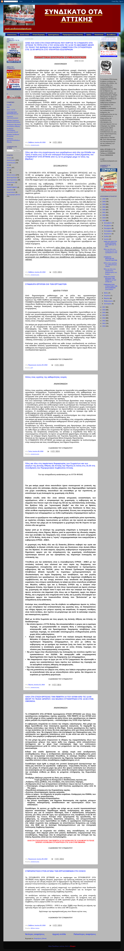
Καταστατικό (99, 34)
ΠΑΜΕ (9, 185)
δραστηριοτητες (12, 180)
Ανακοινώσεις (12, 34)
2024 (104, 204)
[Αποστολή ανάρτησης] (50, 142)
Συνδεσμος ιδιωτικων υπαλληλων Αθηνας (14, 125)
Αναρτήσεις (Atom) (40, 938)
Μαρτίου (107, 298)
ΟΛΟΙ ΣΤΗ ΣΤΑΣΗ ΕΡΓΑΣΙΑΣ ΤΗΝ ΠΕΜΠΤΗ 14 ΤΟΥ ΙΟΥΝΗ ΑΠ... (110, 279)
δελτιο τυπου (35, 928)
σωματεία (10, 189)
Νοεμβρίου (108, 225)
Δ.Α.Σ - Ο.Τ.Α (11, 110)
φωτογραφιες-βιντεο (13, 194)
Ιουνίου (106, 239)
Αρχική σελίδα (59, 934)
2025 (104, 201)
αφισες (9, 167)
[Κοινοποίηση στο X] (57, 142)
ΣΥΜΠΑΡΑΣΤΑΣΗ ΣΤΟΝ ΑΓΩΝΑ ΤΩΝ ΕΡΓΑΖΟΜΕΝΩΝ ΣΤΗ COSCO (55, 871)
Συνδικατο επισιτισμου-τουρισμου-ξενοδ (12, 130)
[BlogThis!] (55, 142)
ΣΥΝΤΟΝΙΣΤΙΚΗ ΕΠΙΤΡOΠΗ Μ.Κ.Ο (12, 113)
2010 (104, 326)
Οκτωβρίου (108, 228)
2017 (104, 307)
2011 (104, 323)
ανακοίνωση (11, 162)
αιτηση (9, 157)
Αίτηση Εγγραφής (39, 34)
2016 (104, 310)
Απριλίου (107, 295)
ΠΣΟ (8, 107)
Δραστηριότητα (12, 177)
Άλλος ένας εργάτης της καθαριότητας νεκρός (46, 377)
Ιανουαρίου (108, 303)
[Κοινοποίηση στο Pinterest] (61, 142)
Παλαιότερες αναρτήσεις (85, 934)
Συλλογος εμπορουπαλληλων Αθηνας (13, 140)
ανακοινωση (35, 145)
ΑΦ (8, 165)
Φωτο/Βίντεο (111, 34)
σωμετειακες (11, 192)
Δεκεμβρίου (108, 223)
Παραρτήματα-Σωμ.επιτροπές (73, 34)
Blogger (72, 946)
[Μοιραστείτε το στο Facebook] (59, 142)
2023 (104, 207)
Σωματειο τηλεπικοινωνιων (12, 117)
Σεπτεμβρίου (108, 231)
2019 (104, 218)
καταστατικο (11, 182)
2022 (104, 209)
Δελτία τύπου (24, 34)
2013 (104, 318)
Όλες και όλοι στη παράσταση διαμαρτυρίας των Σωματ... (110, 271)
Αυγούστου (108, 233)
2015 (104, 312)
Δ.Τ (8, 170)
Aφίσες (88, 34)
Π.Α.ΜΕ (9, 105)
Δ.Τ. (32, 368)
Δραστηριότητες (53, 34)
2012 (104, 320)
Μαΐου (106, 293)
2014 (104, 315)
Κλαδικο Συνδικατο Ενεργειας (13, 135)
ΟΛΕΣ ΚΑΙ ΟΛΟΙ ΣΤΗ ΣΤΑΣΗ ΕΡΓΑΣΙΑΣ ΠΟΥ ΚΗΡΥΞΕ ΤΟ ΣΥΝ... (110, 244)
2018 (104, 220)
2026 (104, 199)
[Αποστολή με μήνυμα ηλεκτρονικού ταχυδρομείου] (54, 142)
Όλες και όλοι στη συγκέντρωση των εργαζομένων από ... (110, 251)
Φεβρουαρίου (108, 301)
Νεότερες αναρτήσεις (34, 934)
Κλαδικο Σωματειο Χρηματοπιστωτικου (13, 121)
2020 (104, 215)
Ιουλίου (106, 236)
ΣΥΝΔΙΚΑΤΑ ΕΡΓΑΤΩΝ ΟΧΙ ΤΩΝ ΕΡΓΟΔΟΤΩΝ (45, 284)
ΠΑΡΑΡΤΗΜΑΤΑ (12, 187)
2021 (104, 212)
